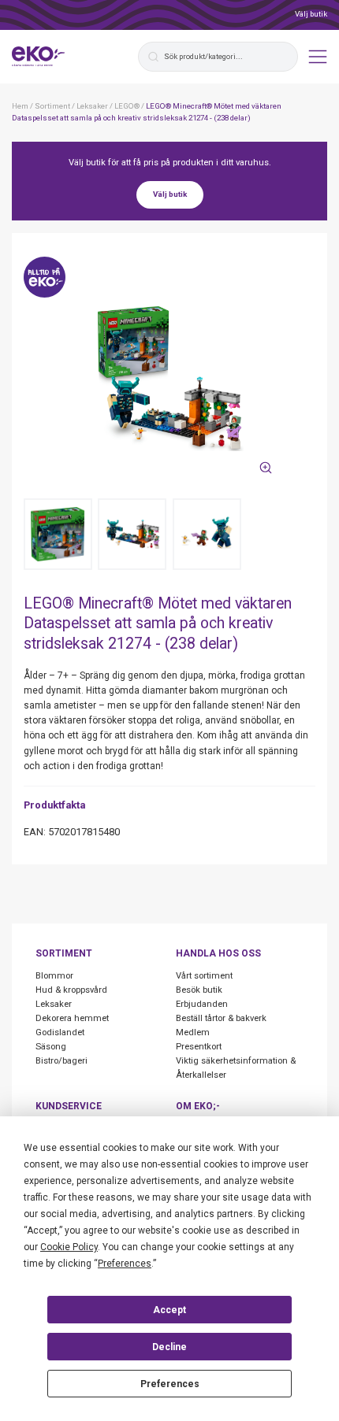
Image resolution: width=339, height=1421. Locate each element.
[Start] (38, 56)
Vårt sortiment (204, 976)
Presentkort (199, 1047)
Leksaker (53, 1004)
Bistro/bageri (61, 1061)
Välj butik (311, 13)
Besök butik (199, 990)
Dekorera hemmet (72, 1018)
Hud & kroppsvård (71, 990)
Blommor (54, 976)
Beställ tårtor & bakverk (221, 1018)
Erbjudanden (202, 1004)
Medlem (193, 1032)
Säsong (50, 1047)
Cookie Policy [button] (69, 1247)
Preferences (169, 1384)
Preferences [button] (124, 1263)
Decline (169, 1347)
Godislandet (59, 1032)
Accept (169, 1310)
